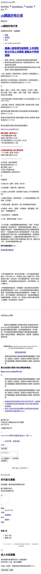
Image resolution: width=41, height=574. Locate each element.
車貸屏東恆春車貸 (7, 250)
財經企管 (16, 441)
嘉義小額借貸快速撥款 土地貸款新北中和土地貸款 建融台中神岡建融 (22, 52)
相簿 (6, 35)
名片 (6, 40)
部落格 (7, 37)
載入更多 (4, 448)
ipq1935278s (5, 424)
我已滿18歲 (5, 570)
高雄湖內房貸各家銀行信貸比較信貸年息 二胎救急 (22, 401)
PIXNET (9, 544)
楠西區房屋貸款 (20, 352)
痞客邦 (17, 435)
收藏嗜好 (17, 31)
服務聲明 (21, 546)
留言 (21, 435)
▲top (2, 445)
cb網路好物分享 (12, 15)
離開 (11, 570)
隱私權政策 (35, 544)
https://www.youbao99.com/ (10, 129)
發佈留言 (4, 461)
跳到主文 (4, 21)
